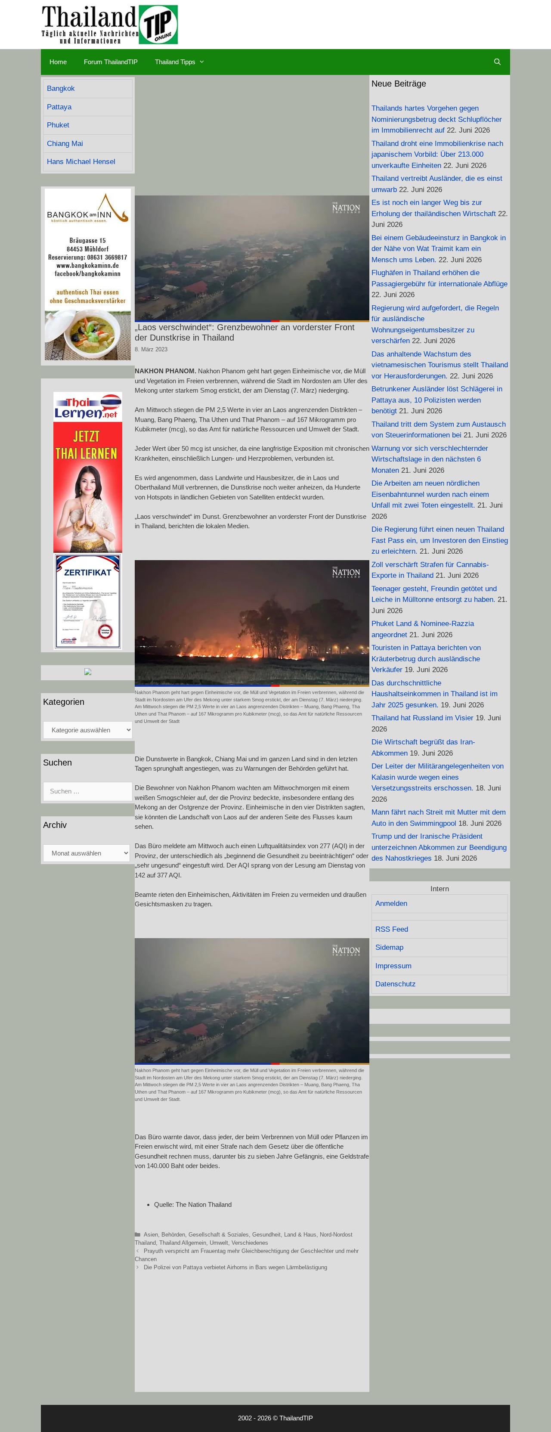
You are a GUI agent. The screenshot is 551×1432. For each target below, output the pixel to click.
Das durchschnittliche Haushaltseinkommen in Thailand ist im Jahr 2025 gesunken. (434, 694)
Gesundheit (266, 1234)
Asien (151, 1234)
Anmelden (391, 903)
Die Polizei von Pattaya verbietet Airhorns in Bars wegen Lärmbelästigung (235, 1267)
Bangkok (61, 88)
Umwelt (219, 1243)
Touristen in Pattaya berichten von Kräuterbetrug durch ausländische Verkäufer (426, 659)
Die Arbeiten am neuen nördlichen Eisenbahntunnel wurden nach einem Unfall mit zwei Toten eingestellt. (430, 494)
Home (58, 61)
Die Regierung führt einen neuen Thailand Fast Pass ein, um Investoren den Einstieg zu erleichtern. (439, 540)
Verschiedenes (250, 1243)
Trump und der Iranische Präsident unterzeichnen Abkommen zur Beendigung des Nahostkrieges (439, 847)
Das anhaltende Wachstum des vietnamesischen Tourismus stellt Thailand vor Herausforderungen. (439, 365)
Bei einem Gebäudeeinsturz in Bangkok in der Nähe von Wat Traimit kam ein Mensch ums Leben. (438, 249)
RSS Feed (391, 929)
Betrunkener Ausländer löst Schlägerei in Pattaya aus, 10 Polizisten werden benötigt (436, 400)
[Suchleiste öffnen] (497, 62)
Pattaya (59, 107)
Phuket (58, 125)
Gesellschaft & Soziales (219, 1234)
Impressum (393, 966)
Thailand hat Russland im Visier (422, 718)
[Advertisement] (252, 135)
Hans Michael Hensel (81, 162)
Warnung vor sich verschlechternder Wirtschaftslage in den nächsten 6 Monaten (429, 459)
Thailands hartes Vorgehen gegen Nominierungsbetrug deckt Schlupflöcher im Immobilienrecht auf (436, 119)
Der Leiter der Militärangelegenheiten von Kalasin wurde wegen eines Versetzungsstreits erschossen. (437, 777)
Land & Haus (300, 1234)
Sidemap (389, 947)
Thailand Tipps (175, 61)
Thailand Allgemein (182, 1243)
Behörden (173, 1234)
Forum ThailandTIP (111, 61)
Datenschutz (395, 984)
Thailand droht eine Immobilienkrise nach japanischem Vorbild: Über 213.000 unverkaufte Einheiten (437, 154)
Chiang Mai (65, 143)
